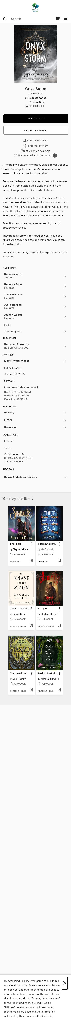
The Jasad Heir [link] (18, 673)
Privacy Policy (36, 985)
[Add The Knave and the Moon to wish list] (31, 625)
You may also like (17, 499)
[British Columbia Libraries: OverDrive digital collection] (35, 7)
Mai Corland (47, 549)
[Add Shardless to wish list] (31, 561)
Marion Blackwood (50, 678)
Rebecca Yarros (37, 98)
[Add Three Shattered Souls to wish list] (59, 561)
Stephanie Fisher (21, 549)
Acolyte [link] (42, 608)
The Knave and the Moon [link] (20, 608)
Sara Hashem (19, 678)
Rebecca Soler (37, 102)
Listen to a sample (36, 130)
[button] (35, 118)
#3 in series (35, 93)
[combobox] (28, 19)
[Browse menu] (65, 18)
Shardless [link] (15, 544)
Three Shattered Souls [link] (48, 544)
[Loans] (58, 19)
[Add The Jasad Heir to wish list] (31, 690)
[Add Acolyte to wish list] (59, 625)
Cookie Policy (45, 1016)
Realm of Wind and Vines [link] (48, 673)
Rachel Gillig (19, 614)
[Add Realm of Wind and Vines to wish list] (59, 690)
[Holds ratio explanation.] (55, 155)
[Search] (5, 18)
